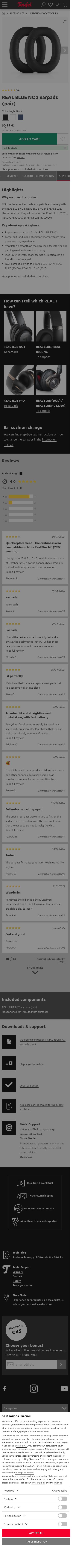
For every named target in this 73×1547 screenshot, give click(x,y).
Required (9, 1490)
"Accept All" (35, 1459)
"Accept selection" (24, 1472)
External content (13, 1524)
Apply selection (36, 1541)
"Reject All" (21, 1445)
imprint (58, 1482)
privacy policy (38, 1482)
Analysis (8, 1498)
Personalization (12, 1515)
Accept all (36, 1533)
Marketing (10, 1507)
